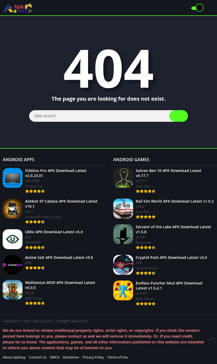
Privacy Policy (93, 357)
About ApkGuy (14, 357)
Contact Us (37, 357)
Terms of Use (117, 357)
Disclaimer (71, 357)
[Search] (178, 116)
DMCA (55, 357)
